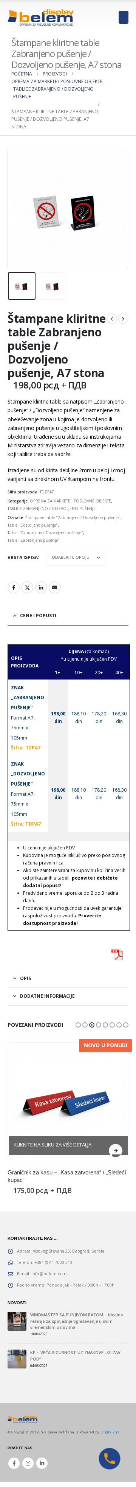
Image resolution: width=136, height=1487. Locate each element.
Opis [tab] (25, 978)
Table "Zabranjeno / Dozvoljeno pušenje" (45, 532)
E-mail (55, 587)
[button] (78, 1024)
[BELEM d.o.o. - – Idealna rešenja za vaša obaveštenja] (41, 17)
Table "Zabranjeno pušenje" (34, 540)
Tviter (27, 587)
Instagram (28, 1463)
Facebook (14, 587)
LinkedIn (41, 587)
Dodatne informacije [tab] (47, 996)
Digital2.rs (109, 1432)
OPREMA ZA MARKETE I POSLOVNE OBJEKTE (70, 501)
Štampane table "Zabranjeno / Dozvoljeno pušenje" (73, 517)
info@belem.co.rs (49, 1273)
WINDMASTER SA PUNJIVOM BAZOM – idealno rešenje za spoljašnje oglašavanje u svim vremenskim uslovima (76, 1321)
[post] (17, 1321)
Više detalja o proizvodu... (115, 1150)
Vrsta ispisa (23, 557)
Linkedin (42, 1463)
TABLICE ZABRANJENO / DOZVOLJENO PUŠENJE (52, 508)
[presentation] (17, 208)
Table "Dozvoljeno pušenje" (33, 525)
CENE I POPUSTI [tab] (38, 615)
